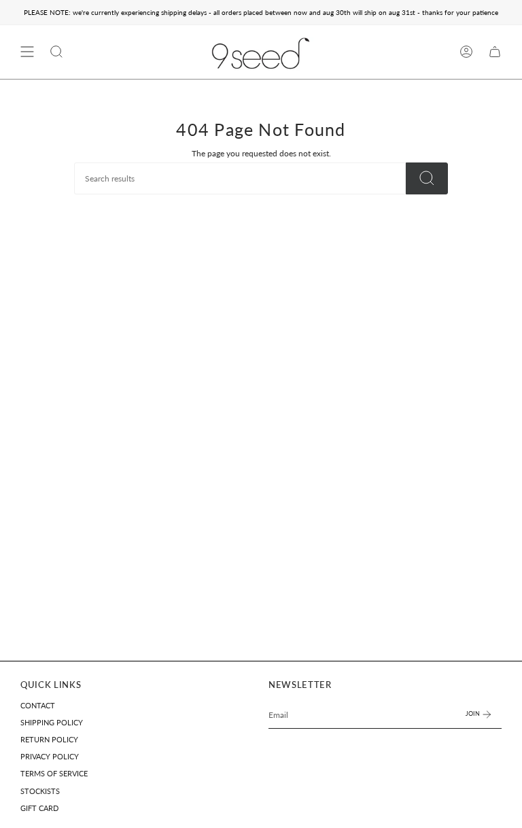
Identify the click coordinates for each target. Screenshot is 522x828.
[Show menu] (27, 52)
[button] (56, 52)
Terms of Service (54, 774)
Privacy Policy (49, 757)
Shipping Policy (51, 723)
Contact (37, 706)
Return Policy (49, 740)
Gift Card (39, 808)
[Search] (427, 178)
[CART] (495, 52)
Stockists (40, 791)
